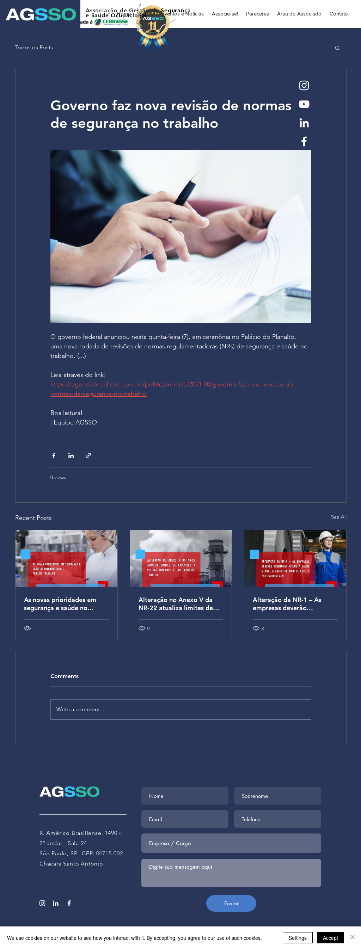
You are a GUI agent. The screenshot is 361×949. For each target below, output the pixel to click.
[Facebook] (304, 141)
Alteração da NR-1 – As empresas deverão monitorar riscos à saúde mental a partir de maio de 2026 (292, 604)
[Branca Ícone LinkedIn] (304, 122)
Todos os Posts (34, 47)
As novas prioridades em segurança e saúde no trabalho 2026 (60, 604)
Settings (298, 937)
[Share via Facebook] (53, 455)
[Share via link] (88, 455)
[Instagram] (304, 85)
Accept (330, 937)
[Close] (352, 937)
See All (339, 517)
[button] (337, 47)
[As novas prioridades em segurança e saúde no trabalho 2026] (66, 558)
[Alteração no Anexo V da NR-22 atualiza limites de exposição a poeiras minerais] (181, 558)
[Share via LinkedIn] (71, 455)
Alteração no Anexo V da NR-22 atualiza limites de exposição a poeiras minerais (176, 604)
